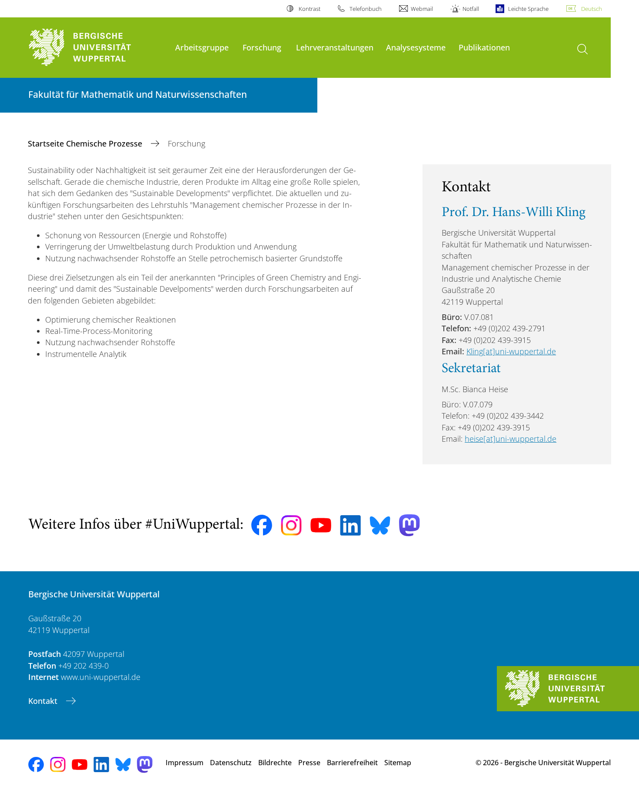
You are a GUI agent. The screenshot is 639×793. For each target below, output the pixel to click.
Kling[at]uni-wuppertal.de (511, 351)
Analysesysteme (416, 47)
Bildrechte (275, 762)
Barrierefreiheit (352, 762)
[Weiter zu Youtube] (320, 525)
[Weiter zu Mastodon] (409, 525)
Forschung (262, 47)
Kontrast (309, 9)
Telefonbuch (365, 9)
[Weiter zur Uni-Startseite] (97, 47)
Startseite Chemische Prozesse (86, 143)
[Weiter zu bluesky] (379, 525)
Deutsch (591, 9)
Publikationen (484, 47)
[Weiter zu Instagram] (291, 525)
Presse (309, 762)
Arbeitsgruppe (202, 47)
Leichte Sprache (528, 9)
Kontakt (44, 701)
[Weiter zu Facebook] (261, 525)
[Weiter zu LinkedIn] (350, 525)
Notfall (471, 9)
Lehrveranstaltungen (334, 47)
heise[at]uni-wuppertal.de (510, 438)
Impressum (184, 762)
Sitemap (397, 762)
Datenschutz (231, 762)
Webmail (422, 9)
